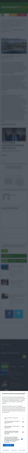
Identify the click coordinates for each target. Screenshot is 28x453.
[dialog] (14, 422)
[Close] (25, 393)
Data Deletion (6, 450)
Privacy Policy (22, 450)
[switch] (22, 421)
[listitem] (14, 418)
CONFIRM (8, 445)
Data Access (14, 450)
